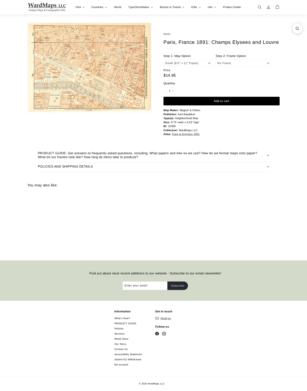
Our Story (120, 344)
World (117, 7)
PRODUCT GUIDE (125, 323)
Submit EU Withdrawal (127, 359)
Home (167, 33)
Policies (119, 328)
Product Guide (232, 7)
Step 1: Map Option (177, 56)
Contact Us (121, 349)
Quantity (169, 83)
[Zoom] (89, 67)
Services (119, 333)
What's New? (122, 318)
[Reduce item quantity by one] (166, 91)
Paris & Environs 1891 (186, 134)
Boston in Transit (171, 7)
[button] (297, 28)
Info (210, 7)
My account (121, 364)
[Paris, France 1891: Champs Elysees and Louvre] (46, 221)
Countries (97, 7)
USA (78, 7)
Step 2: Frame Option (231, 56)
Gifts (194, 7)
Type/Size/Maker (139, 7)
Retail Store (121, 338)
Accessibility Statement (128, 354)
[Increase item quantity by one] (172, 91)
